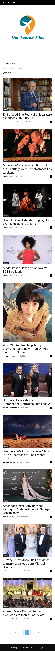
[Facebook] (3, 2)
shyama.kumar (9, 122)
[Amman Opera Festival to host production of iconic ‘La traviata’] (27, 593)
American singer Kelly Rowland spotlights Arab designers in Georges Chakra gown (27, 509)
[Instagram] (8, 2)
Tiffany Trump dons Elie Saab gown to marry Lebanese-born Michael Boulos (26, 563)
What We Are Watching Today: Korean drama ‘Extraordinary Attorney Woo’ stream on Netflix (27, 348)
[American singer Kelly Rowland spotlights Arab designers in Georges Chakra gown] (27, 485)
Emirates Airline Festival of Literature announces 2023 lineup (27, 116)
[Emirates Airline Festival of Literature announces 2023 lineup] (27, 94)
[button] (51, 2)
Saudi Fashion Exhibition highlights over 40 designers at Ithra (26, 221)
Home (5, 69)
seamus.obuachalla (11, 408)
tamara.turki (8, 619)
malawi (6, 356)
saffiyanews (8, 176)
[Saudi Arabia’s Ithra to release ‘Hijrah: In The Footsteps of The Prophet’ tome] (27, 431)
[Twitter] (13, 2)
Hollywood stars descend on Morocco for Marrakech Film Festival (27, 402)
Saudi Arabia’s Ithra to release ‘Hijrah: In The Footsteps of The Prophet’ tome (27, 455)
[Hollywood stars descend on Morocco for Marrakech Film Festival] (27, 380)
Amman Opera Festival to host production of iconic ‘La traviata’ (24, 613)
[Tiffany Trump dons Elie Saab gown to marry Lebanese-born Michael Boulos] (27, 540)
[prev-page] (15, 632)
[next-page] (38, 632)
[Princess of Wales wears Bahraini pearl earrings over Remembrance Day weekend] (27, 145)
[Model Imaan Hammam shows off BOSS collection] (27, 249)
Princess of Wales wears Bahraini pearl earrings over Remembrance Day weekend (27, 169)
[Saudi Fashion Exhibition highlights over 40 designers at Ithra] (27, 200)
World (12, 69)
